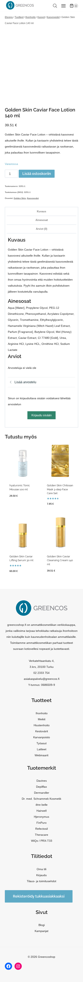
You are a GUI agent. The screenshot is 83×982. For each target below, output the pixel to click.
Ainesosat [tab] (41, 220)
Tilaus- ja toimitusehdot (41, 881)
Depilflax (41, 786)
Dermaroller (41, 792)
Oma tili (41, 869)
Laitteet (41, 749)
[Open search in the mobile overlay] (55, 6)
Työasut (41, 743)
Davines (41, 780)
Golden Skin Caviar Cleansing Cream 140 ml (60, 560)
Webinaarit (41, 755)
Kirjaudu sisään (41, 415)
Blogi (41, 925)
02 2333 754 (41, 672)
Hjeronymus (41, 816)
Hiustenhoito (42, 725)
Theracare (41, 834)
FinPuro (41, 822)
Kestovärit (41, 731)
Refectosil (41, 828)
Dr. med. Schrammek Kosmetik (41, 798)
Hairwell (41, 810)
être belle (42, 804)
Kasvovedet (33, 198)
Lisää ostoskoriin (36, 174)
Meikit (41, 719)
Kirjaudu (41, 875)
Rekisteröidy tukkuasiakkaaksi (38, 896)
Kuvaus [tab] (41, 211)
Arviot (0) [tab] (41, 229)
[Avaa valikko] (63, 5)
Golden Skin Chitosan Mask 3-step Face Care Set (60, 489)
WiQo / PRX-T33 (41, 840)
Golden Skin (20, 198)
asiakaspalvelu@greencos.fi (41, 678)
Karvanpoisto (41, 737)
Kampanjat (41, 931)
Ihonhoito (42, 713)
